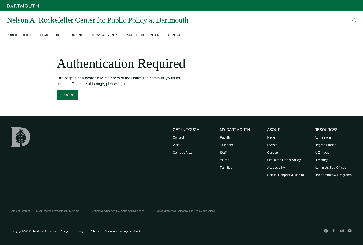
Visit (176, 145)
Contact (178, 137)
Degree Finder (325, 145)
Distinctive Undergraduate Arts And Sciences (118, 210)
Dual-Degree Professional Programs (57, 210)
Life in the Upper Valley (284, 160)
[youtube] (350, 231)
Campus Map (182, 152)
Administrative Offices (330, 167)
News (271, 137)
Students (226, 145)
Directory (321, 160)
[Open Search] (354, 20)
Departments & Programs (333, 175)
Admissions (323, 137)
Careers (273, 152)
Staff (223, 152)
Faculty (225, 137)
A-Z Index (322, 152)
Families (226, 167)
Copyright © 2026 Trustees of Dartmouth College (40, 231)
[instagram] (342, 231)
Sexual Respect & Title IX (285, 175)
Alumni (225, 160)
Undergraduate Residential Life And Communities (186, 210)
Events (272, 145)
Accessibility (276, 167)
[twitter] (334, 231)
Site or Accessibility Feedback (122, 231)
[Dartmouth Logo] (23, 6)
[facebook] (326, 231)
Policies (94, 231)
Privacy (79, 231)
